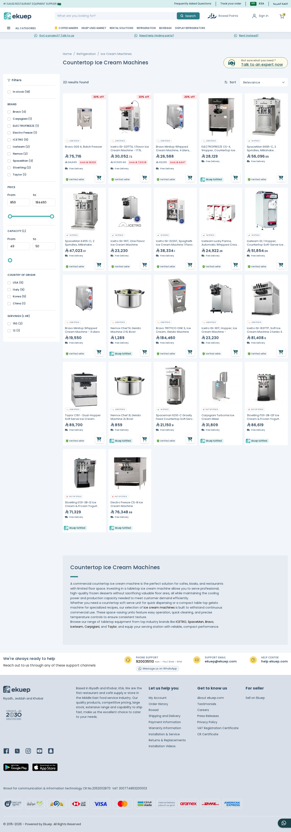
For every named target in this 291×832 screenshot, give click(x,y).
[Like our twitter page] (19, 751)
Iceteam (76, 627)
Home (67, 54)
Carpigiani (92, 627)
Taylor (112, 627)
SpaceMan (196, 622)
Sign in (263, 16)
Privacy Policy (207, 722)
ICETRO (181, 622)
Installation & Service (164, 734)
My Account (158, 698)
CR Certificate (207, 734)
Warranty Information (165, 728)
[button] (257, 4)
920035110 (145, 661)
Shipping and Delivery (164, 716)
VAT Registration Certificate (218, 728)
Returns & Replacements (167, 740)
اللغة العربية (280, 4)
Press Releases (208, 716)
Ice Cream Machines (116, 54)
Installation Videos (162, 746)
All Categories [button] (25, 28)
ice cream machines (159, 607)
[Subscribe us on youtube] (42, 751)
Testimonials (206, 704)
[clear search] (175, 16)
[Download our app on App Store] (45, 768)
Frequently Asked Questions (192, 3)
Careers (203, 710)
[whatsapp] (284, 823)
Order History (158, 704)
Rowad (153, 710)
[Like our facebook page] (8, 751)
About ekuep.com (210, 698)
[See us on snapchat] (53, 751)
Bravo (209, 622)
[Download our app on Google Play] (16, 768)
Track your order (230, 3)
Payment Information (165, 722)
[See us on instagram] (30, 751)
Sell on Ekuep (255, 698)
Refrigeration (86, 54)
